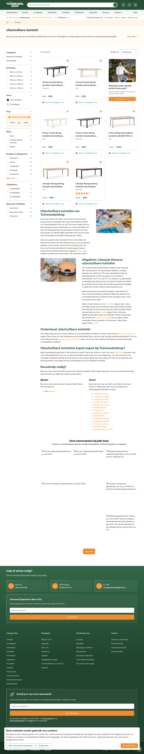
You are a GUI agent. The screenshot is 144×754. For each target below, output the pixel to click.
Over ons (44, 647)
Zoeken (74, 617)
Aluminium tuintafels (19, 57)
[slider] (9, 117)
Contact (79, 639)
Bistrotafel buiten (100, 427)
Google (30, 721)
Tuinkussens (11, 671)
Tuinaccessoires (12, 676)
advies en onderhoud (126, 334)
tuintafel (103, 312)
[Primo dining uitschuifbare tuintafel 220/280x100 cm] (122, 120)
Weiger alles (43, 745)
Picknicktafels (98, 416)
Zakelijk (44, 655)
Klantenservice (133, 17)
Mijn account (46, 639)
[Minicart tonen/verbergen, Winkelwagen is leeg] (135, 5)
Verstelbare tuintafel (101, 418)
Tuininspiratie (108, 17)
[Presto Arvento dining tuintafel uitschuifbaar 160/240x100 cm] (56, 69)
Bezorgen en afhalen (84, 647)
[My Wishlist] (129, 5)
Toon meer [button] (89, 551)
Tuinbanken (79, 12)
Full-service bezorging (85, 663)
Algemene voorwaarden (15, 750)
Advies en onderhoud (119, 639)
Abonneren (73, 713)
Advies (117, 17)
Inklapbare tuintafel (101, 421)
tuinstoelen (109, 304)
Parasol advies (117, 643)
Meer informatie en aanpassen (21, 745)
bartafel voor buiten (103, 318)
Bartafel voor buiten (101, 405)
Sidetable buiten (99, 407)
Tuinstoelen (52, 12)
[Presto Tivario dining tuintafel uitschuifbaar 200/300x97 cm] (56, 120)
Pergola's (118, 12)
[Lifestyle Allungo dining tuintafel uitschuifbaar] (56, 171)
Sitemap (44, 668)
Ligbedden (93, 12)
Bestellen (79, 643)
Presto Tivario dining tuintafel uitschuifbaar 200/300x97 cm (52, 134)
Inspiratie (45, 643)
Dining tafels (19, 60)
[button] (57, 465)
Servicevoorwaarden (17, 721)
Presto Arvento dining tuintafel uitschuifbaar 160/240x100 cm (52, 84)
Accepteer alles (129, 745)
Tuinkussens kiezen (119, 647)
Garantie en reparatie (84, 655)
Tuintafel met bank (100, 394)
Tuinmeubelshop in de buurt (52, 663)
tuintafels (79, 251)
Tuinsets (25, 12)
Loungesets (37, 12)
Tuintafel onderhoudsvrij (103, 429)
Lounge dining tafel (101, 399)
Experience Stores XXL (95, 17)
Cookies (47, 750)
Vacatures (45, 651)
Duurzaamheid (117, 651)
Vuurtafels (10, 663)
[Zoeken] (115, 5)
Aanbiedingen (11, 12)
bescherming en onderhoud (69, 339)
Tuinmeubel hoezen (14, 680)
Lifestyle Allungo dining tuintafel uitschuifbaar (53, 185)
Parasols (105, 12)
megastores (118, 352)
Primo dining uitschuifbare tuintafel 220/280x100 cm (121, 134)
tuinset (95, 323)
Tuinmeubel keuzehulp (85, 660)
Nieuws (123, 17)
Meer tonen (10, 178)
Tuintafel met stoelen (101, 397)
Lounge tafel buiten (101, 402)
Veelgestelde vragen (49, 660)
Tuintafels (65, 12)
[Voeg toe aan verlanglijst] (67, 61)
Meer (136, 12)
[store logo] (15, 4)
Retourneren (81, 651)
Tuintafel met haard (101, 424)
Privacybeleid (48, 718)
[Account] (123, 5)
